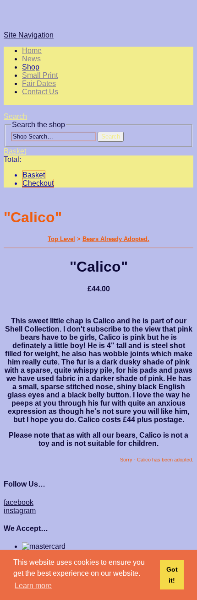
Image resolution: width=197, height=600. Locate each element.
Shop (30, 67)
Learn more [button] (33, 585)
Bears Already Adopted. (115, 239)
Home (32, 50)
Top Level (61, 239)
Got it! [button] (172, 575)
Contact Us (40, 92)
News (31, 59)
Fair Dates (39, 83)
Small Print (40, 75)
